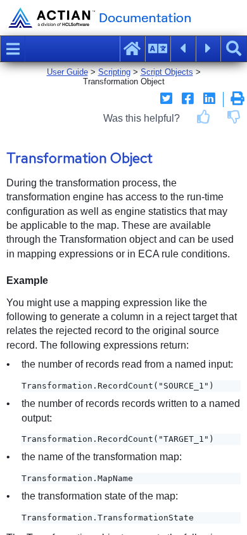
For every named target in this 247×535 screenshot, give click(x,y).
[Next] (208, 48)
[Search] (233, 48)
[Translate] (157, 48)
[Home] (132, 48)
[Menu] (12, 48)
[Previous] (183, 48)
